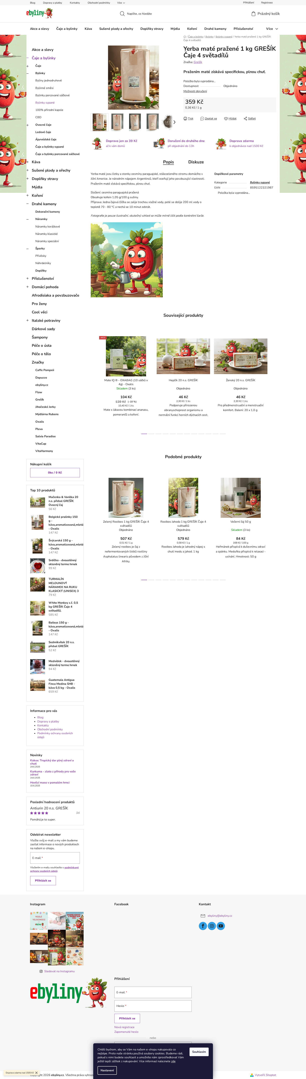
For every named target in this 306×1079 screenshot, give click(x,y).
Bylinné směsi (44, 88)
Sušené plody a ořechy (51, 170)
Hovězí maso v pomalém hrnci (49, 782)
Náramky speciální (47, 241)
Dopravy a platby (52, 2)
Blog (32, 2)
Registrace (267, 2)
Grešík (198, 62)
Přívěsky (40, 256)
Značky (38, 362)
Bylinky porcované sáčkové (52, 95)
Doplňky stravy (45, 178)
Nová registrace (124, 1027)
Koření (37, 195)
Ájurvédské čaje (45, 139)
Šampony (40, 337)
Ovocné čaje (43, 125)
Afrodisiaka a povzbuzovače (55, 295)
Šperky (40, 249)
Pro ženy (39, 303)
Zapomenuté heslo (126, 1032)
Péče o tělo (41, 353)
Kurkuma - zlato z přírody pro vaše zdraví (53, 773)
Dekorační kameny (47, 212)
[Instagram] (212, 926)
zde (173, 1061)
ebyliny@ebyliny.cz (220, 916)
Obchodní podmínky (99, 2)
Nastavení (107, 1070)
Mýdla (37, 187)
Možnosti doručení (195, 91)
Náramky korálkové (47, 227)
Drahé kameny (44, 203)
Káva (36, 161)
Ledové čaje (43, 132)
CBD (38, 117)
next (273, 384)
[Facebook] (203, 926)
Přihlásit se (43, 881)
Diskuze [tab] (196, 162)
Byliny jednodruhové (48, 80)
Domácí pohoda (45, 286)
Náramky (41, 219)
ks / (55, 473)
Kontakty (75, 2)
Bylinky (40, 73)
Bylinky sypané (45, 103)
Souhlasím (199, 1052)
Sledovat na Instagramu (59, 971)
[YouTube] (221, 926)
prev (93, 384)
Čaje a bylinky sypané (49, 147)
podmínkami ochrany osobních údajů (54, 869)
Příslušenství (43, 278)
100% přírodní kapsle (49, 110)
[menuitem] (39, 29)
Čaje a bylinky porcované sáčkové (57, 154)
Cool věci (39, 312)
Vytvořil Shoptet (265, 1075)
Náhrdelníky (43, 263)
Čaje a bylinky (44, 58)
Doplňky (40, 271)
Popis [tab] (168, 162)
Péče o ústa (41, 345)
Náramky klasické (46, 234)
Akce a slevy (42, 49)
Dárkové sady (43, 328)
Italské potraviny (46, 320)
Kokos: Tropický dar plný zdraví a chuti (52, 762)
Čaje (38, 66)
